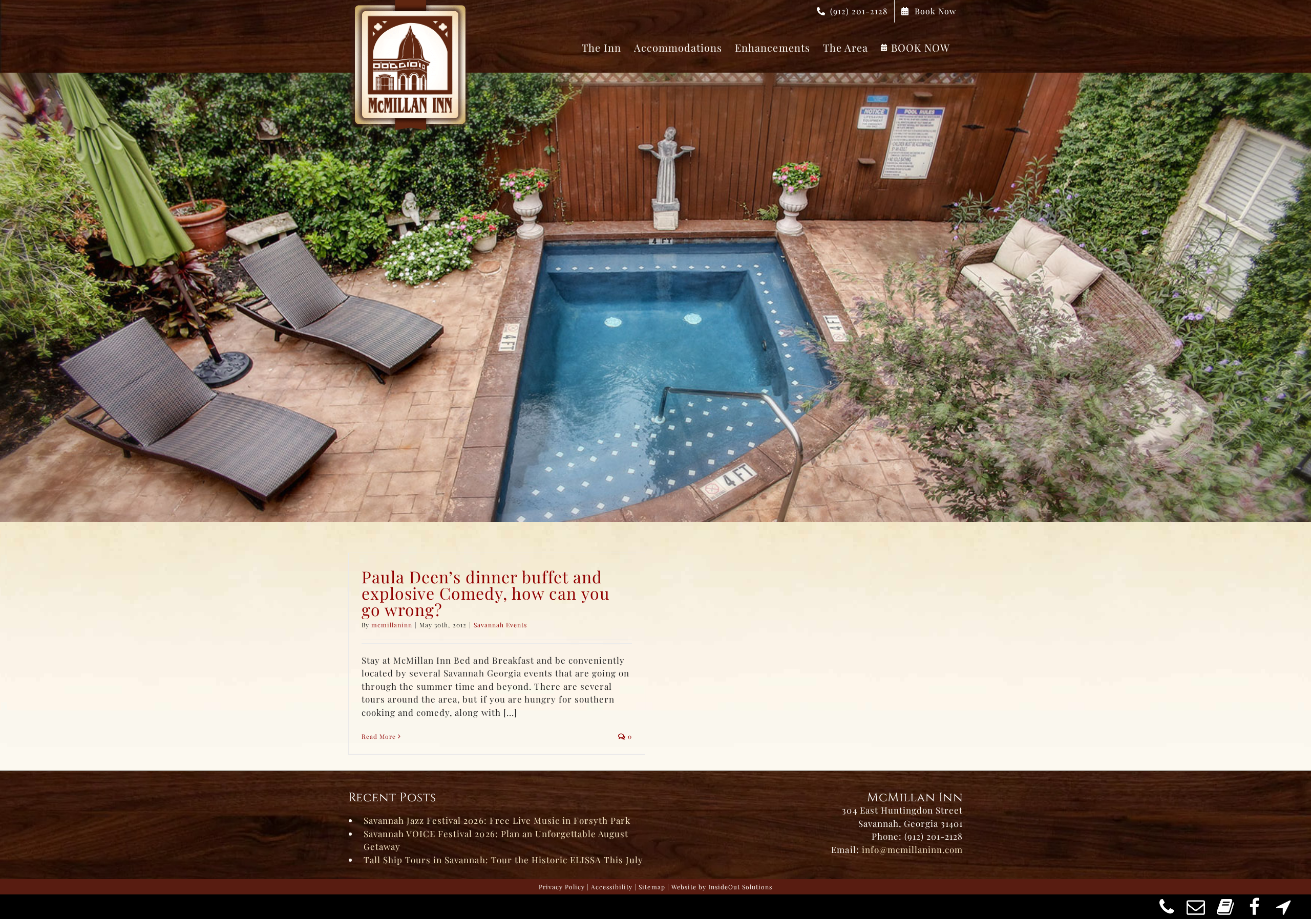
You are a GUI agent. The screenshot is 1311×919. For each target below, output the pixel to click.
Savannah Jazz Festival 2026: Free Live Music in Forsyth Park (497, 820)
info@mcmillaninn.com (912, 849)
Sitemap (652, 887)
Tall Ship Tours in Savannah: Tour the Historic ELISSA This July (503, 859)
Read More (379, 736)
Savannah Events (500, 625)
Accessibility (611, 887)
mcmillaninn (391, 625)
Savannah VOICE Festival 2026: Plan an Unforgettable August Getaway (496, 840)
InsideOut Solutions (740, 887)
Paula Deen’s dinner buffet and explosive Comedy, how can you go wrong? (486, 592)
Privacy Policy (562, 887)
